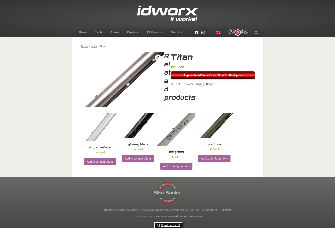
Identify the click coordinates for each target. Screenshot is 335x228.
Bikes (83, 32)
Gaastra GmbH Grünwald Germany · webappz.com (179, 216)
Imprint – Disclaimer (220, 210)
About (114, 32)
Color (94, 46)
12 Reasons (155, 32)
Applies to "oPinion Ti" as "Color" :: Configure (213, 75)
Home (84, 46)
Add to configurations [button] (100, 161)
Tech (98, 32)
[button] (158, 58)
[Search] (256, 33)
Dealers (132, 32)
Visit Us (176, 32)
